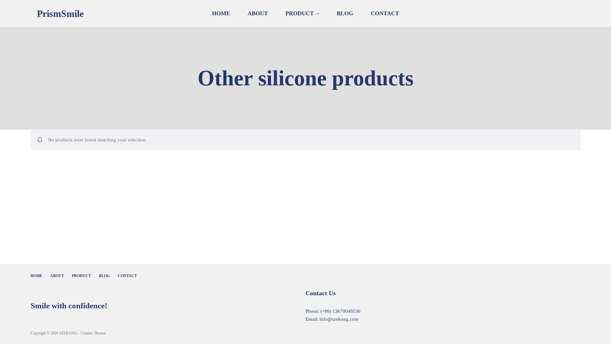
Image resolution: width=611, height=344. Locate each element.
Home (221, 13)
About (258, 13)
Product (299, 13)
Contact (385, 13)
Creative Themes (93, 333)
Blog (345, 13)
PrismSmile (60, 13)
